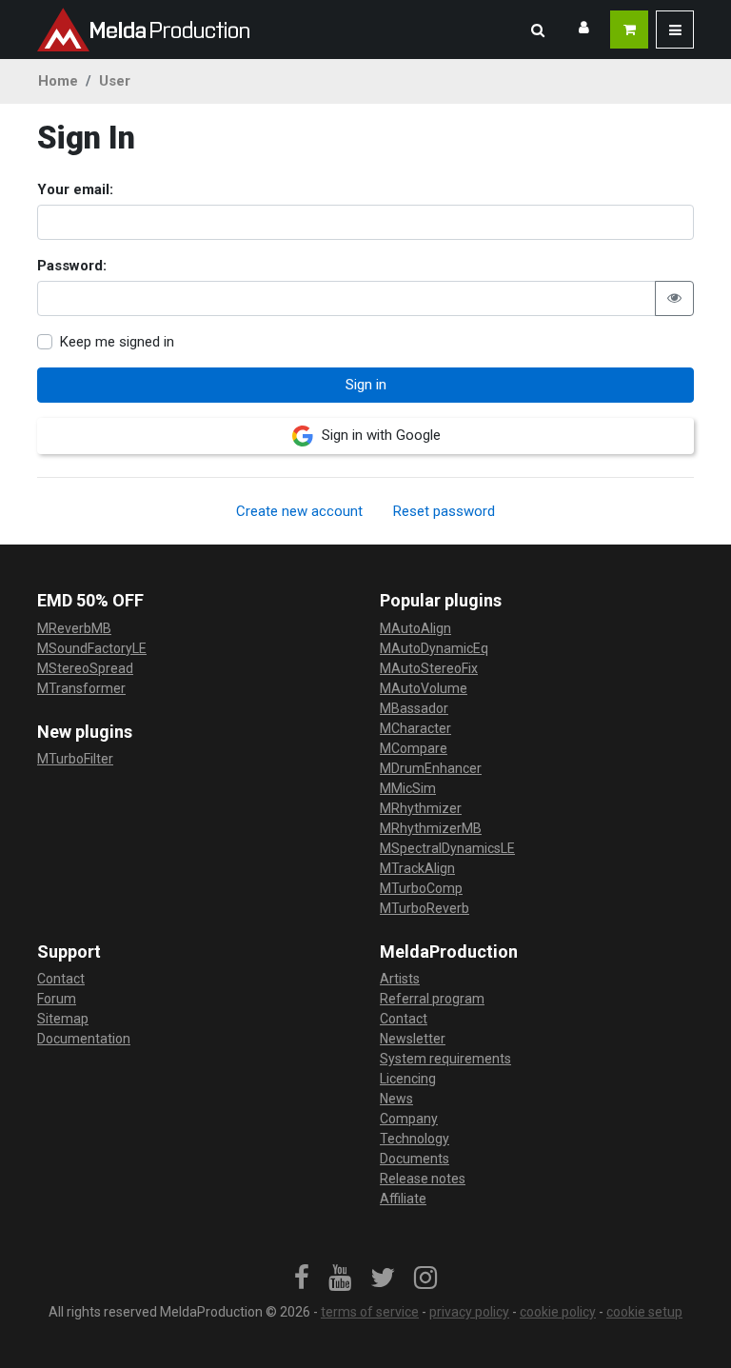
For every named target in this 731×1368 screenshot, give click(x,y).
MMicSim (408, 788)
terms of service (370, 1311)
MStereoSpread (85, 668)
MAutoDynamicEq (434, 648)
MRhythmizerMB (431, 828)
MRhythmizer (421, 808)
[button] (538, 29)
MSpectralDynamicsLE (447, 848)
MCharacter (415, 728)
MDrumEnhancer (431, 768)
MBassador (414, 708)
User (114, 80)
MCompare (413, 748)
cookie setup (644, 1311)
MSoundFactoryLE (92, 648)
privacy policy (469, 1311)
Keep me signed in (117, 341)
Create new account (299, 511)
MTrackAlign (417, 868)
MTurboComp (421, 888)
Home (58, 80)
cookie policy (558, 1311)
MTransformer (81, 688)
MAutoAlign (415, 628)
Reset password (444, 511)
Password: (72, 265)
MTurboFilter (75, 758)
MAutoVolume (423, 688)
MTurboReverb (424, 908)
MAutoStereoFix (429, 668)
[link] (302, 1278)
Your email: (75, 189)
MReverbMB (74, 628)
